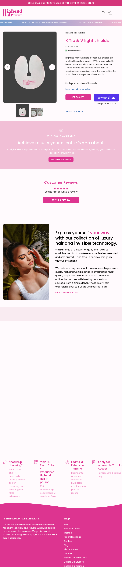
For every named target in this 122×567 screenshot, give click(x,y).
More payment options (106, 103)
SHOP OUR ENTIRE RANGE (67, 292)
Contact (68, 541)
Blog (66, 545)
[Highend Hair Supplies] (12, 12)
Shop (67, 518)
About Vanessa (71, 549)
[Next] (52, 67)
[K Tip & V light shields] (22, 110)
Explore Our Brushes (74, 562)
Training (68, 532)
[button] (103, 13)
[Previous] (7, 67)
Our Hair (68, 553)
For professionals (72, 537)
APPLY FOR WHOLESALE (61, 159)
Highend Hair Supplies (75, 33)
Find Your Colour (72, 528)
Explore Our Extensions (75, 557)
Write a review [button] (61, 200)
